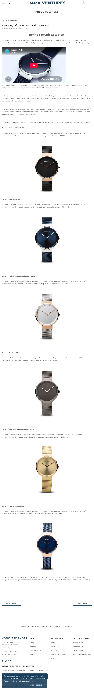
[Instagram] (6, 661)
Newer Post (82, 603)
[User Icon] (84, 3)
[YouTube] (9, 661)
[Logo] (46, 2)
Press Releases (33, 626)
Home (23, 626)
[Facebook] (2, 661)
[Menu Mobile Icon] (3, 3)
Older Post (11, 603)
